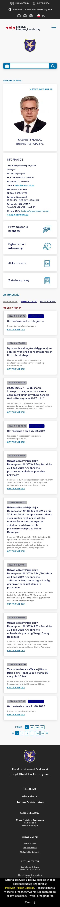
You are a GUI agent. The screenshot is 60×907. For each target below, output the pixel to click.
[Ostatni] (46, 733)
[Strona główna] (7, 66)
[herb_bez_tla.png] (30, 46)
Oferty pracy (12, 308)
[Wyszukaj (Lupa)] (52, 65)
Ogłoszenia (48, 301)
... (32, 733)
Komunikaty (29, 301)
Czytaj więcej (16, 329)
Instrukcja (43, 3)
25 (32, 727)
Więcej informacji (18, 215)
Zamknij (30, 902)
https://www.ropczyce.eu (35, 211)
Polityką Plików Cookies (19, 887)
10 (27, 727)
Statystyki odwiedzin (30, 852)
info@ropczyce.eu (24, 185)
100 (42, 727)
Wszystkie (10, 301)
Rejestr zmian (30, 848)
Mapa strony (22, 3)
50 (37, 727)
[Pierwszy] (13, 733)
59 (42, 733)
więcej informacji (41, 89)
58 (37, 733)
